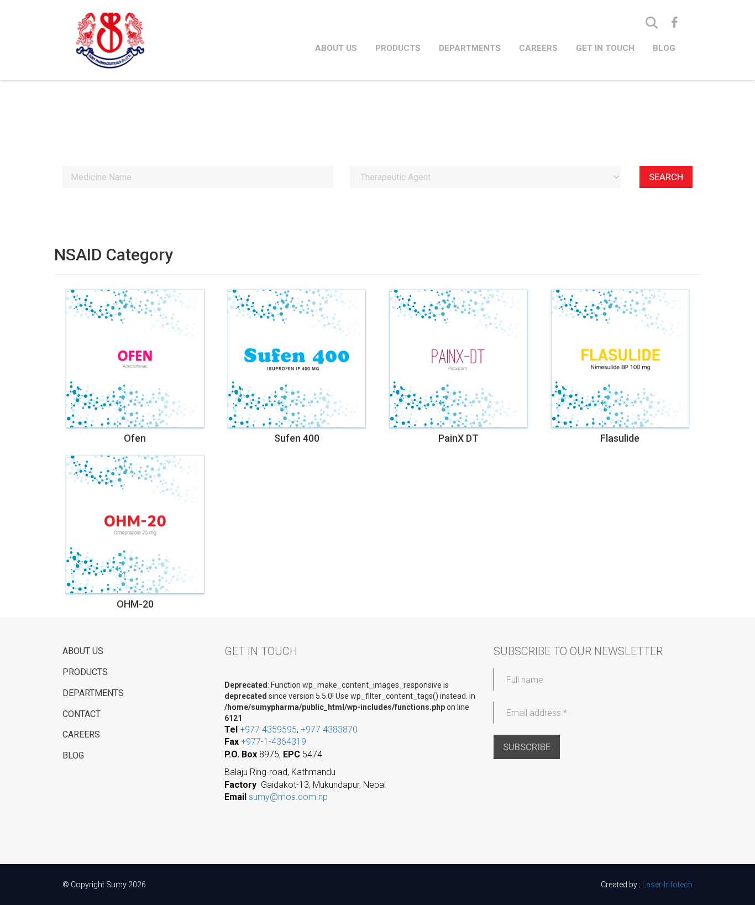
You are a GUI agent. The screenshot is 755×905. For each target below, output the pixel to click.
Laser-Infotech (667, 884)
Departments (470, 48)
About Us (336, 48)
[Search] (651, 23)
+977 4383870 (329, 729)
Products (398, 48)
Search (666, 176)
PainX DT (458, 438)
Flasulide (619, 438)
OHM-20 (135, 604)
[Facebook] (674, 23)
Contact (81, 714)
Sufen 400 (296, 438)
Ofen (135, 438)
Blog (664, 48)
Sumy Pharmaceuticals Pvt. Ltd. (156, 40)
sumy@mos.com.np (288, 797)
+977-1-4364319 (273, 741)
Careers (538, 48)
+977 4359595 (268, 729)
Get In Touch (605, 48)
